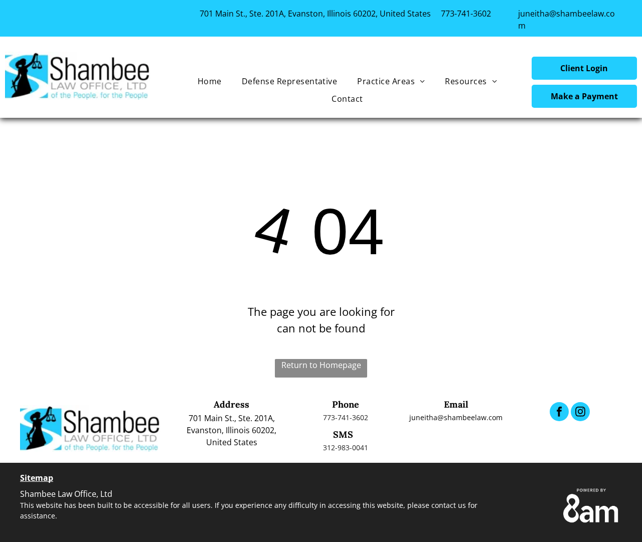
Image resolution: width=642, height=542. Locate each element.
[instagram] (580, 413)
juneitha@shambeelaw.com (456, 417)
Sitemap (36, 477)
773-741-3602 (466, 13)
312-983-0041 (345, 447)
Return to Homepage (321, 365)
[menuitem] (210, 81)
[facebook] (559, 413)
